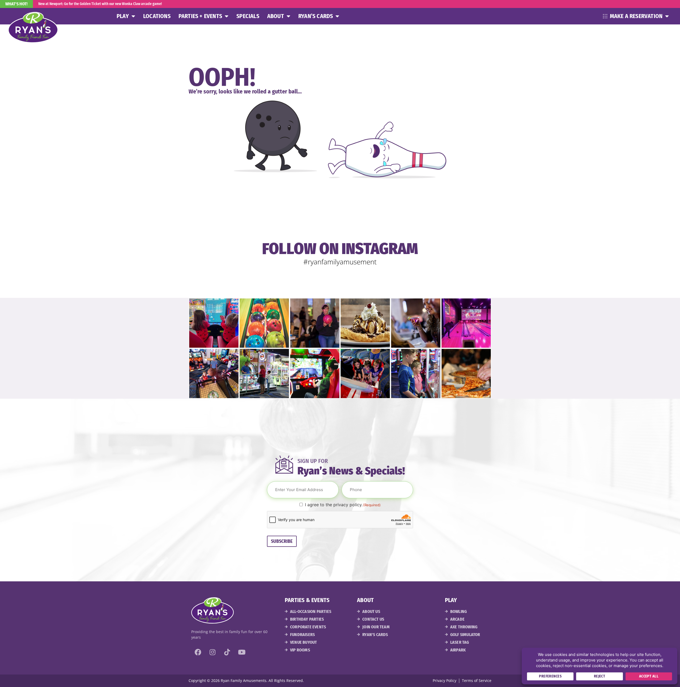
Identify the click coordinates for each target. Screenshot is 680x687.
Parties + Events (200, 16)
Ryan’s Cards (315, 16)
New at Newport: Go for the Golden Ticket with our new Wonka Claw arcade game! (100, 4)
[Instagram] (212, 652)
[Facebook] (198, 652)
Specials (247, 16)
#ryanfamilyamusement (340, 262)
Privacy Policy (444, 680)
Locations (157, 16)
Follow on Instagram (340, 248)
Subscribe (282, 541)
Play (123, 16)
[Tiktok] (227, 652)
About (275, 16)
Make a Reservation (636, 16)
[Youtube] (241, 652)
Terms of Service (476, 680)
